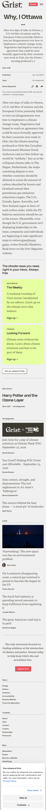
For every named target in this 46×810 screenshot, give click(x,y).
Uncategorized (38, 80)
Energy (5, 686)
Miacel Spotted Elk (10, 495)
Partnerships (7, 732)
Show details (32, 790)
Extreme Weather (9, 699)
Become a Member (10, 758)
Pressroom (6, 735)
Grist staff (6, 68)
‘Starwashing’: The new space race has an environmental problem (20, 555)
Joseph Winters (8, 612)
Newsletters (7, 751)
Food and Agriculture (11, 703)
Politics (5, 689)
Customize (21, 805)
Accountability (8, 696)
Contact (5, 725)
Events (5, 754)
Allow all (23, 798)
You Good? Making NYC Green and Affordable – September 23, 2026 (21, 464)
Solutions (6, 693)
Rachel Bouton (8, 453)
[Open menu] (41, 4)
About (4, 718)
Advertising (7, 761)
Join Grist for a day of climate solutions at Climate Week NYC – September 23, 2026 (22, 443)
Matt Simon (7, 511)
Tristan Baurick (8, 589)
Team (4, 722)
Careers (5, 729)
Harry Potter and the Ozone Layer (19, 397)
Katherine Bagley (9, 628)
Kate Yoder (11, 565)
